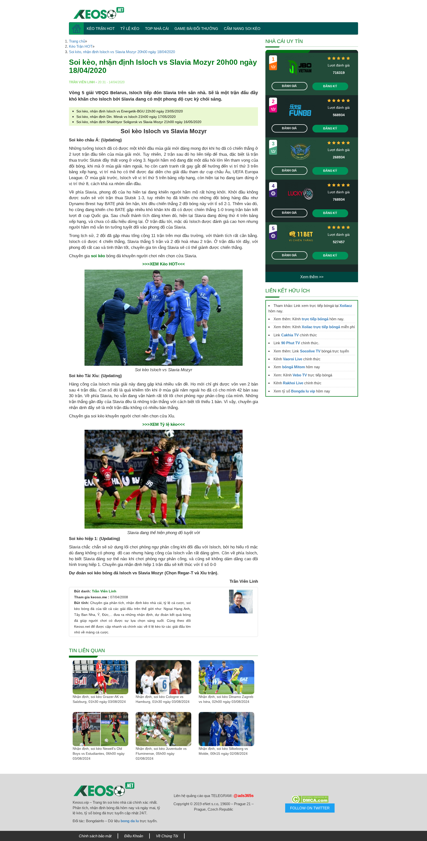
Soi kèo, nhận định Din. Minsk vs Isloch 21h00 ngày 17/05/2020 (126, 117)
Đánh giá (289, 86)
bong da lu (130, 821)
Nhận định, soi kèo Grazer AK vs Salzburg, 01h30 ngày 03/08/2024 (99, 699)
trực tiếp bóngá (315, 319)
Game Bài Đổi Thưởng (196, 28)
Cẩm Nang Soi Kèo (242, 28)
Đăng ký (330, 86)
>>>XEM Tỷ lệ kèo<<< (163, 424)
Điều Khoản (133, 836)
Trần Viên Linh (104, 591)
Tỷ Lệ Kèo (129, 28)
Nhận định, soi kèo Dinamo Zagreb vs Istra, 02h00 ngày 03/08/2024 (226, 699)
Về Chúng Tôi (167, 836)
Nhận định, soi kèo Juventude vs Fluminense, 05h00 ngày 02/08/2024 (161, 753)
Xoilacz (346, 305)
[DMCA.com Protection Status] (309, 799)
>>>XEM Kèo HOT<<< (163, 264)
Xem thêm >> (311, 277)
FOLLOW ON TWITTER (310, 808)
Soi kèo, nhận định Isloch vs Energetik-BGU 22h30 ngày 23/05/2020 (129, 111)
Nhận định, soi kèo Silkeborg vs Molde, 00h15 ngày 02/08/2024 (223, 751)
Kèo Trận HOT (101, 28)
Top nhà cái (157, 28)
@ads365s (244, 795)
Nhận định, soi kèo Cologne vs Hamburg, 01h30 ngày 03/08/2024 (163, 699)
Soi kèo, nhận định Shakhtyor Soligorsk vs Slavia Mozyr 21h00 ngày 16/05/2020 (138, 122)
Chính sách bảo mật (95, 836)
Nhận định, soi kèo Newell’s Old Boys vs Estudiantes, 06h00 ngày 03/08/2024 (99, 753)
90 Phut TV (290, 343)
